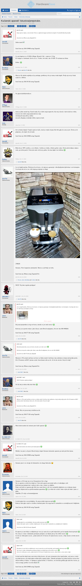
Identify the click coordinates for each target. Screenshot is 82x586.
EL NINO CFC (6, 437)
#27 (79, 159)
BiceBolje (5, 68)
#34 (79, 439)
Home (74, 582)
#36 (79, 476)
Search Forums (6, 13)
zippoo (4, 492)
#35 (79, 458)
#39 (79, 540)
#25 (79, 125)
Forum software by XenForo (15, 584)
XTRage (4, 105)
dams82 (4, 41)
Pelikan (4, 159)
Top (77, 582)
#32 (79, 388)
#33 (79, 417)
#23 (79, 88)
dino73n (25, 23)
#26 (79, 143)
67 (30, 26)
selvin (4, 316)
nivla (3, 123)
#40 (79, 569)
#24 (79, 107)
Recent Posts (17, 13)
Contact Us (65, 582)
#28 (79, 277)
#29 (79, 296)
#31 (79, 369)
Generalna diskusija (13, 23)
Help (71, 582)
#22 (79, 67)
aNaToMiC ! (5, 296)
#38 (79, 514)
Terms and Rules (61, 584)
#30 (79, 336)
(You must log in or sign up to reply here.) (71, 573)
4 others (34, 280)
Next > (33, 26)
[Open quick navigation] (79, 17)
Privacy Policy (69, 584)
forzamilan (5, 474)
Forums (13, 10)
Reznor (19, 70)
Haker (4, 87)
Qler (23, 280)
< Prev (9, 26)
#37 (79, 496)
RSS (79, 582)
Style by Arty (77, 584)
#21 (79, 51)
